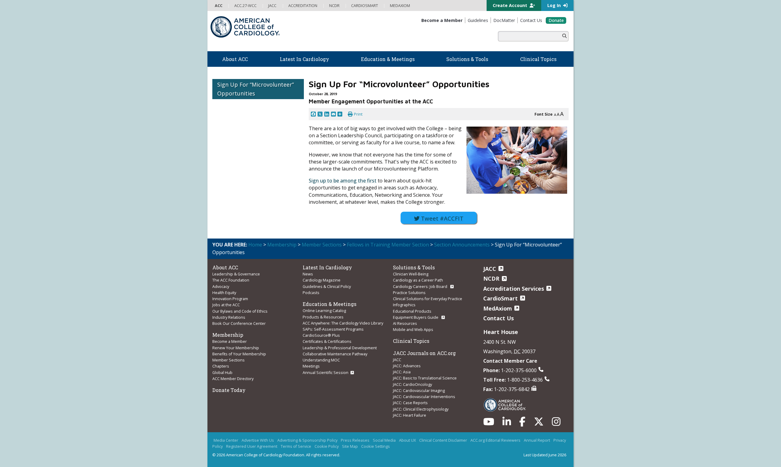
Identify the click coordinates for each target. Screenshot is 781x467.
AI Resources (405, 323)
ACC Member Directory (233, 378)
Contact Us (498, 318)
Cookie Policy (327, 446)
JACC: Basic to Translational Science (425, 378)
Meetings (311, 366)
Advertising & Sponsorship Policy (307, 440)
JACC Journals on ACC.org (424, 353)
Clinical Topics (411, 341)
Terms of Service (296, 446)
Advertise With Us (258, 440)
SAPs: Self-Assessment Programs (333, 329)
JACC (397, 359)
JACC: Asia (402, 372)
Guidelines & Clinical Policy (327, 286)
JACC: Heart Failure (409, 415)
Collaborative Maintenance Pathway (335, 354)
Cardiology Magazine (321, 280)
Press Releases (355, 440)
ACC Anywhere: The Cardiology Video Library (343, 323)
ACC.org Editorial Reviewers (495, 440)
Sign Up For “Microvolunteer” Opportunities (255, 89)
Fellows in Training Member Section (388, 244)
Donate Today (229, 390)
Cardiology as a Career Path (418, 280)
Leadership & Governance (236, 274)
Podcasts (311, 292)
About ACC (225, 267)
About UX (407, 440)
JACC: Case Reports (410, 402)
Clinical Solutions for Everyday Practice (427, 298)
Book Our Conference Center (239, 323)
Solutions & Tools (414, 267)
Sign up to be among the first (342, 180)
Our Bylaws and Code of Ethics (240, 311)
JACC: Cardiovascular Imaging (419, 390)
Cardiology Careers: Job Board (420, 286)
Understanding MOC (321, 360)
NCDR (491, 278)
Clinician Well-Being (410, 274)
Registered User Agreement (251, 446)
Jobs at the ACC (226, 304)
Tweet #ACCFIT (441, 218)
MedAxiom (497, 308)
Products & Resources (323, 317)
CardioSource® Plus (321, 335)
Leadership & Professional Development (340, 347)
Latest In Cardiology (327, 267)
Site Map (350, 446)
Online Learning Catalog (324, 310)
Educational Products (412, 311)
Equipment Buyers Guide (416, 317)
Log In (554, 5)
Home (255, 244)
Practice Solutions (409, 292)
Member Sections (322, 244)
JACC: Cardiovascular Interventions (424, 396)
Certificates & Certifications (327, 341)
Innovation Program (230, 298)
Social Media (384, 440)
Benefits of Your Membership (239, 354)
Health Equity (224, 292)
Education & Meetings (329, 304)
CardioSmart (500, 298)
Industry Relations (228, 317)
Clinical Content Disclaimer (443, 440)
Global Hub (222, 372)
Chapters (220, 366)
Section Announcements (462, 244)
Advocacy (220, 286)
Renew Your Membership (235, 347)
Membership (282, 244)
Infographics (404, 304)
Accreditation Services (513, 288)
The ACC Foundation (230, 280)
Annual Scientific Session (325, 372)
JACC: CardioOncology (412, 384)
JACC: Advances (407, 365)
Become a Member (229, 341)
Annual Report (537, 440)
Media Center (226, 440)
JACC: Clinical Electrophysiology (420, 409)
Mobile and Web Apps (413, 329)
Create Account (510, 5)
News (308, 274)
